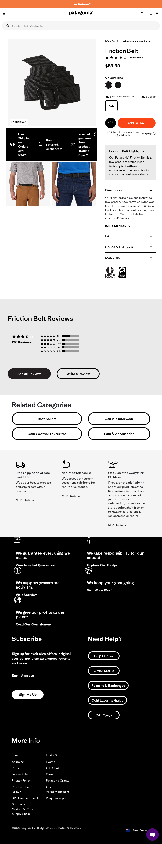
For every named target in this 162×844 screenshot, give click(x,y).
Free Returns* (81, 4)
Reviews (18, 35)
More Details (25, 500)
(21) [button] (58, 339)
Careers (51, 774)
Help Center (103, 656)
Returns (17, 768)
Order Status (104, 671)
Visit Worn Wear (99, 590)
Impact (56, 35)
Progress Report (57, 798)
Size (108, 96)
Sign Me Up (28, 694)
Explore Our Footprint (104, 565)
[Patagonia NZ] (81, 14)
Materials (112, 258)
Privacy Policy (21, 780)
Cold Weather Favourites (46, 434)
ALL (111, 105)
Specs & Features (119, 247)
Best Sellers (47, 419)
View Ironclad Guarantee (35, 565)
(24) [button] (59, 350)
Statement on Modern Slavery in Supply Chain (24, 809)
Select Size (77, 35)
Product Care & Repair (22, 789)
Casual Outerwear (119, 419)
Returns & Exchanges (108, 685)
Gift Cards (103, 715)
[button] (110, 123)
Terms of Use (20, 774)
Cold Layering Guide (107, 700)
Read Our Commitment (33, 624)
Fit (107, 236)
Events (50, 761)
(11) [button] (58, 347)
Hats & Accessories (119, 434)
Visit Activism (26, 594)
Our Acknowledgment (57, 789)
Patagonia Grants (57, 780)
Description (114, 190)
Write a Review (78, 374)
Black (114, 78)
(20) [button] (59, 343)
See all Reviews (29, 374)
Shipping (18, 761)
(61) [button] (58, 335)
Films (15, 755)
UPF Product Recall (25, 798)
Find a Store (54, 755)
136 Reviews (136, 57)
